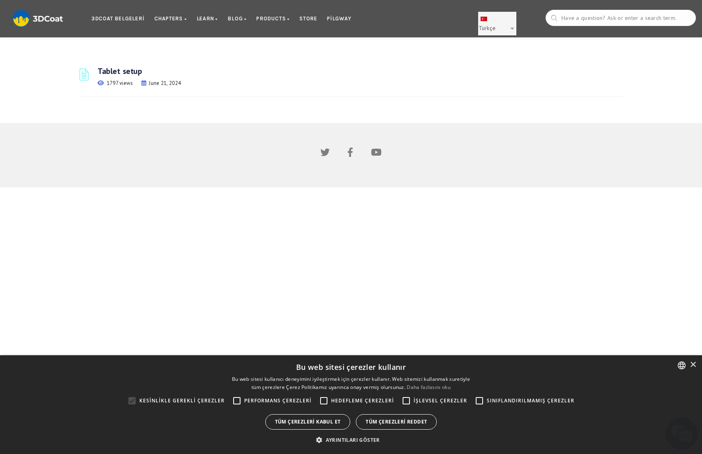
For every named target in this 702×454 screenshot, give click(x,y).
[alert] (351, 404)
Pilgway (339, 18)
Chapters (169, 18)
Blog (236, 18)
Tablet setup (120, 71)
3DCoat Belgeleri (118, 18)
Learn (206, 18)
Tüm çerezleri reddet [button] (396, 421)
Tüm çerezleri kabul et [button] (308, 421)
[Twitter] (325, 153)
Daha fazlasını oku (428, 387)
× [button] (693, 365)
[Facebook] (350, 153)
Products (271, 18)
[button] (351, 440)
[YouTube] (376, 153)
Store (308, 18)
